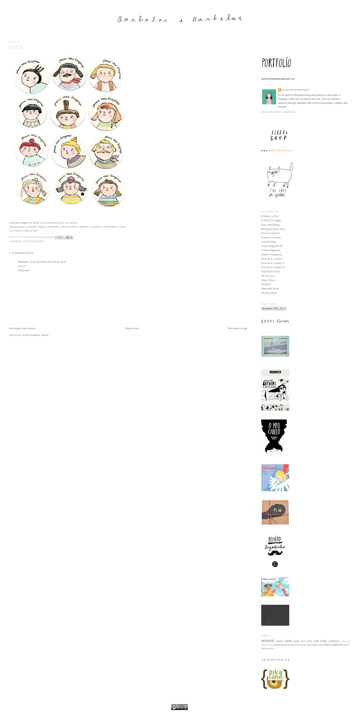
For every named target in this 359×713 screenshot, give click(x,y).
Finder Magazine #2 (272, 246)
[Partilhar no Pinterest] (71, 237)
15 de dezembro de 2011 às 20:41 (48, 261)
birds (288, 641)
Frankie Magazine (270, 250)
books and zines (302, 641)
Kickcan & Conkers (271, 258)
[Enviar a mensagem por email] (57, 237)
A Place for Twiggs (271, 220)
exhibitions (334, 641)
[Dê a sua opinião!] (60, 237)
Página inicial (132, 328)
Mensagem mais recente (22, 328)
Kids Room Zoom (270, 271)
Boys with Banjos (270, 224)
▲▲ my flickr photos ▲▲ (275, 659)
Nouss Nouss (268, 280)
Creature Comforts (271, 237)
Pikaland (266, 284)
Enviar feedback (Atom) (35, 335)
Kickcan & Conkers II (272, 263)
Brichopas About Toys (273, 229)
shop (320, 645)
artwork (16, 241)
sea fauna (312, 644)
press (271, 645)
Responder (24, 270)
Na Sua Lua (267, 275)
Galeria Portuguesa (271, 254)
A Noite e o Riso (270, 216)
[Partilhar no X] (64, 237)
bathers (280, 641)
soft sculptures (33, 241)
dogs (323, 641)
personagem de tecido (27, 222)
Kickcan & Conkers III (273, 267)
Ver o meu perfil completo (278, 112)
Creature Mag (268, 241)
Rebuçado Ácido (270, 288)
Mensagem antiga (237, 328)
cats (316, 641)
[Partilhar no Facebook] (68, 237)
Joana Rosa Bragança (295, 90)
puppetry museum (297, 645)
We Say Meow (269, 292)
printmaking (280, 644)
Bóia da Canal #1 (270, 233)
